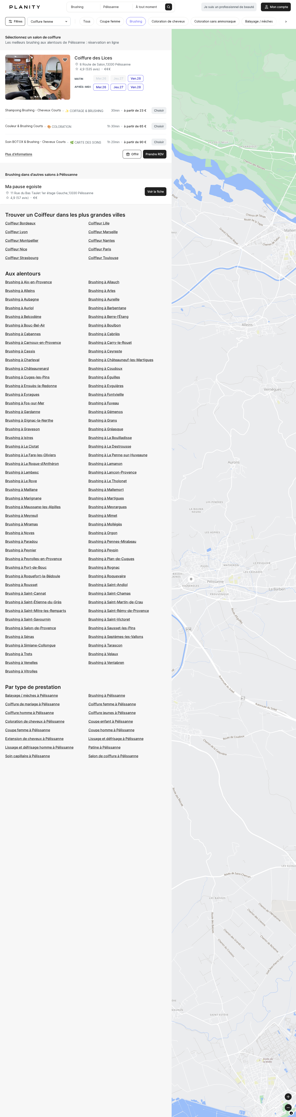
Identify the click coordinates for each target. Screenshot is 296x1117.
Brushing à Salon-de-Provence (30, 628)
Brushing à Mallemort (106, 489)
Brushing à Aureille (103, 299)
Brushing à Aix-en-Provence (28, 282)
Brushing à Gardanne (22, 412)
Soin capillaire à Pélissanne (27, 756)
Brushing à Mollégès (105, 524)
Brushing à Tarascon (105, 645)
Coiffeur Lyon (16, 232)
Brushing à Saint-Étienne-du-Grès (33, 602)
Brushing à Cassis (20, 351)
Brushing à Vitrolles (21, 671)
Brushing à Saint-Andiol (108, 585)
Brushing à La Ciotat (22, 446)
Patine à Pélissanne (104, 747)
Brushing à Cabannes (23, 334)
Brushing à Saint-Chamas (109, 593)
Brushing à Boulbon (104, 325)
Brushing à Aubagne (22, 299)
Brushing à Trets (18, 654)
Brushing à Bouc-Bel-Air (25, 325)
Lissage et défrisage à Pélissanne (115, 738)
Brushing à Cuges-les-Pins (27, 377)
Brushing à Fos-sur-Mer (24, 403)
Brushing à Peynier (20, 550)
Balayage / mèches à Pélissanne (31, 695)
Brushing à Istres (19, 437)
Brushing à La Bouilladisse (110, 437)
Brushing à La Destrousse (109, 446)
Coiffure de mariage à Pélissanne (32, 704)
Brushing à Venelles (21, 662)
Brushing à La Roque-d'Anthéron (32, 463)
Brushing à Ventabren (106, 662)
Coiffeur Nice (16, 249)
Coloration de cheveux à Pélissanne (34, 721)
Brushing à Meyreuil (21, 515)
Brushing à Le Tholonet (107, 481)
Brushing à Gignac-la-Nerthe (29, 420)
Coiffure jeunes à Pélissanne (112, 713)
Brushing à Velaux (103, 654)
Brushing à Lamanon (105, 463)
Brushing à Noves (19, 533)
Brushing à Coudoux (105, 368)
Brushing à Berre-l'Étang (108, 316)
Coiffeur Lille (98, 223)
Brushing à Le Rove (21, 481)
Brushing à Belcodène (23, 316)
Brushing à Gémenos (105, 412)
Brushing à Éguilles (104, 377)
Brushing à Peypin (103, 550)
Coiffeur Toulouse (103, 258)
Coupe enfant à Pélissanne (110, 721)
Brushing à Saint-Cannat (25, 593)
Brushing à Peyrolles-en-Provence (33, 559)
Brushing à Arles (101, 290)
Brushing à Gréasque (105, 429)
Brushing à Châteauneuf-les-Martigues (120, 360)
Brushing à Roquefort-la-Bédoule (32, 576)
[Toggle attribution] (291, 1113)
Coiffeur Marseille (103, 232)
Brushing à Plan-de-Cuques (111, 559)
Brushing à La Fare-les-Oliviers (30, 455)
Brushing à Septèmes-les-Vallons (115, 636)
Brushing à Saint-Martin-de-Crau (115, 602)
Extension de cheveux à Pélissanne (34, 738)
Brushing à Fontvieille (106, 394)
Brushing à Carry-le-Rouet (110, 342)
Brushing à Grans (102, 420)
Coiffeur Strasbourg (21, 258)
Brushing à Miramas (21, 524)
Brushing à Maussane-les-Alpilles (33, 507)
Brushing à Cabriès (104, 334)
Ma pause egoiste (23, 186)
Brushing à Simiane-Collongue (30, 645)
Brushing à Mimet (102, 515)
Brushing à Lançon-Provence (112, 472)
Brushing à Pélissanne (106, 695)
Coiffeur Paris (99, 249)
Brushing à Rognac (104, 567)
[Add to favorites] (65, 59)
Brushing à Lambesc (22, 472)
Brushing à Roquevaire (107, 576)
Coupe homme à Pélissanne (111, 730)
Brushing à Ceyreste (105, 351)
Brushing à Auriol (19, 308)
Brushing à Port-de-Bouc (26, 567)
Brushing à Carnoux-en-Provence (33, 342)
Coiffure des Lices (93, 58)
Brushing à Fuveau (103, 403)
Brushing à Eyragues (22, 394)
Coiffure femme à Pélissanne (112, 704)
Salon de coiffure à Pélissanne (113, 756)
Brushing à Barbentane (107, 308)
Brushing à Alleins (20, 290)
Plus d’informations (18, 154)
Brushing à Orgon (102, 533)
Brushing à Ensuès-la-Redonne (31, 386)
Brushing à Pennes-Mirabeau (112, 541)
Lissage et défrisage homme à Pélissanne (39, 747)
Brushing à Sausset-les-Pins (111, 628)
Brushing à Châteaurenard (27, 368)
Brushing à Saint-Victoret (109, 619)
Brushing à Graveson (22, 429)
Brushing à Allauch (103, 282)
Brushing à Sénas (19, 636)
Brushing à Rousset (21, 585)
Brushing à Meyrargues (107, 507)
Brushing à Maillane (21, 489)
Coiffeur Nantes (101, 240)
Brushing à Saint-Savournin (28, 619)
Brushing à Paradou (21, 541)
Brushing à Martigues (106, 498)
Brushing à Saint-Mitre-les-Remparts (35, 610)
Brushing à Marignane (23, 498)
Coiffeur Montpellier (21, 240)
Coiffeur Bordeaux (20, 223)
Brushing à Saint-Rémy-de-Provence (118, 610)
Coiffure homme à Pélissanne (29, 713)
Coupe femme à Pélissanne (27, 730)
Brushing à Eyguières (106, 386)
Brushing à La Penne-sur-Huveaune (117, 455)
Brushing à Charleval (22, 360)
